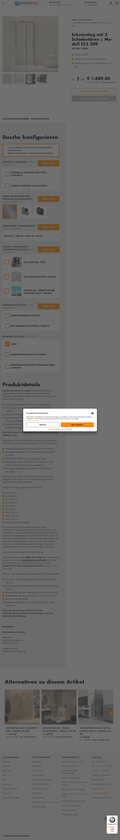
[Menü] (116, 817)
